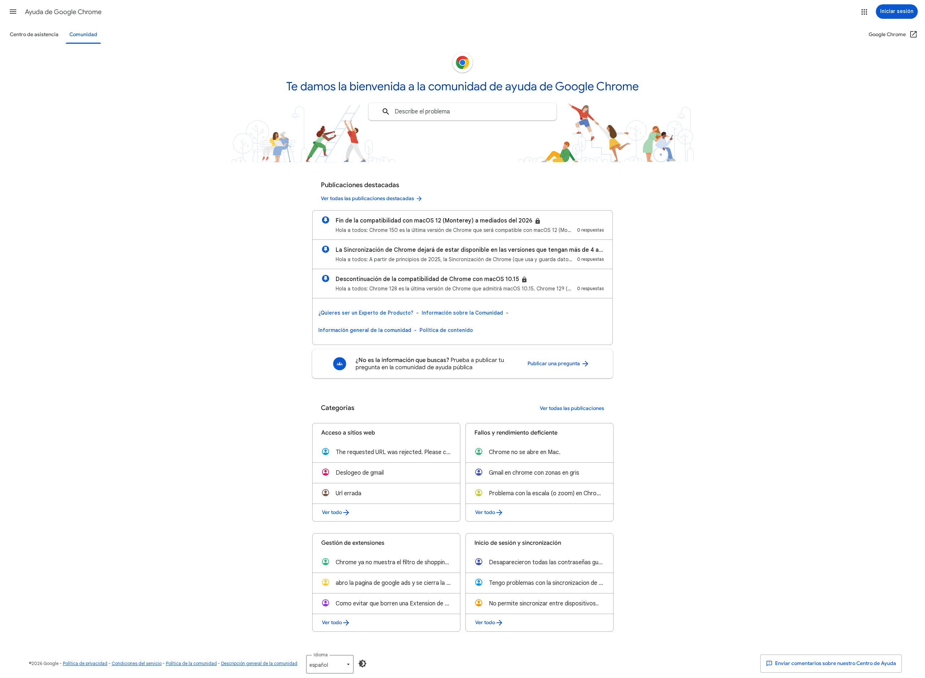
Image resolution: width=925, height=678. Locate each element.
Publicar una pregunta (554, 363)
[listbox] (330, 664)
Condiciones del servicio (137, 663)
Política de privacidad (85, 663)
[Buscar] (386, 111)
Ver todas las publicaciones (572, 408)
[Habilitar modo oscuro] (362, 663)
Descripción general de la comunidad (259, 663)
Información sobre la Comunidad (462, 313)
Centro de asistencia (34, 34)
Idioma (321, 654)
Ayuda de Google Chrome (63, 12)
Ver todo (332, 512)
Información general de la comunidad (364, 330)
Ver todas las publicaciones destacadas (367, 198)
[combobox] (462, 111)
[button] (13, 11)
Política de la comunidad (191, 663)
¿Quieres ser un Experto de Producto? (365, 313)
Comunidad (83, 34)
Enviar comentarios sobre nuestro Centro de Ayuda (835, 663)
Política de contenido (446, 330)
